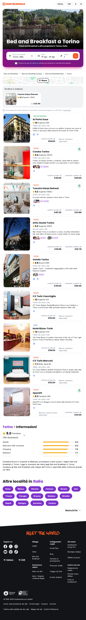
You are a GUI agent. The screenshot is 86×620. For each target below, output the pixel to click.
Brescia (37, 496)
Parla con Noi (37, 571)
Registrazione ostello (73, 569)
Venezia (35, 489)
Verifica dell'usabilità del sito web (16, 609)
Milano (21, 489)
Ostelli (34, 546)
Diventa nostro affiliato (73, 575)
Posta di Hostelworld (72, 581)
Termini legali (34, 604)
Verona (63, 489)
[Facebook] (5, 546)
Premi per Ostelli (56, 566)
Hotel (35, 325)
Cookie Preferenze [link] (51, 609)
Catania (52, 503)
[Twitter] (11, 546)
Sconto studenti (56, 577)
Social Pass (54, 548)
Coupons (44, 604)
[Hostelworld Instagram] (16, 546)
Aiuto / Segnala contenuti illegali (38, 577)
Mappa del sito (36, 609)
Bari (76, 489)
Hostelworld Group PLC (72, 546)
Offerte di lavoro (74, 558)
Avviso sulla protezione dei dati (15, 604)
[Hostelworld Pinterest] (11, 552)
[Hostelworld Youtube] (5, 552)
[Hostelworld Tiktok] (16, 552)
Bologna (22, 503)
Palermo (49, 489)
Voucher (53, 604)
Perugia (22, 496)
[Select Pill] (75, 4)
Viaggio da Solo (56, 571)
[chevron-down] (24, 435)
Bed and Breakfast (40, 116)
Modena (51, 496)
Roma (8, 489)
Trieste (8, 496)
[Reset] (32, 56)
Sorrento (37, 503)
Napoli (8, 503)
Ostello (36, 148)
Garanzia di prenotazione (55, 560)
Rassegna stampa (74, 552)
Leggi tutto (67, 110)
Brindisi (66, 496)
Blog (51, 554)
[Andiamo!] (75, 56)
